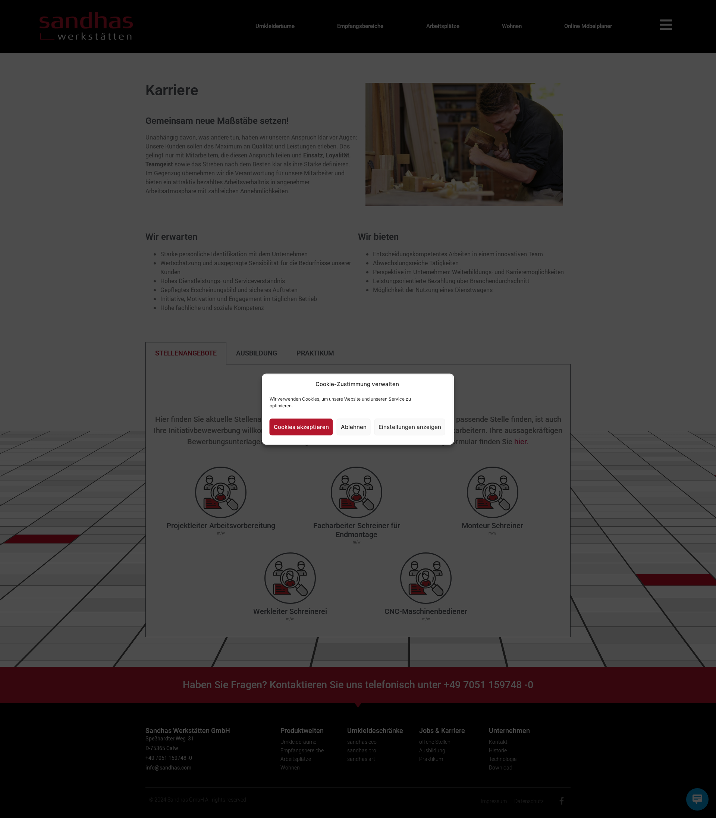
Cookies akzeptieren (301, 426)
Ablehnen (354, 426)
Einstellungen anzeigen (410, 426)
